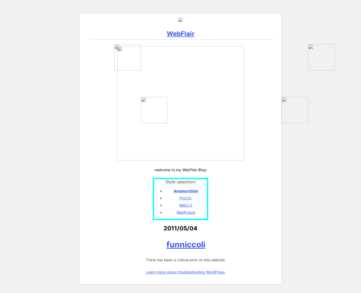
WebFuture (186, 212)
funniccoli (185, 244)
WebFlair (181, 34)
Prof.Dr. (185, 198)
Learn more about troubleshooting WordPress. (185, 272)
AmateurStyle (186, 191)
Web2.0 (185, 205)
